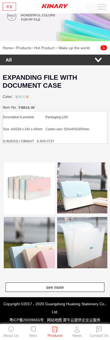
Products (23, 48)
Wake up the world (74, 48)
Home (8, 48)
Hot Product (44, 48)
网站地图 (53, 320)
